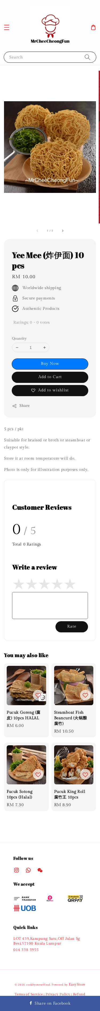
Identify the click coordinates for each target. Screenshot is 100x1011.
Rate (71, 626)
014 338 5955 (26, 950)
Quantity (19, 338)
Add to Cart (50, 377)
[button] (7, 27)
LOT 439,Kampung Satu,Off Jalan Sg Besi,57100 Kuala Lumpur (46, 941)
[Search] (87, 57)
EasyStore (77, 984)
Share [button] (24, 406)
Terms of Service (29, 994)
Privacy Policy (58, 994)
